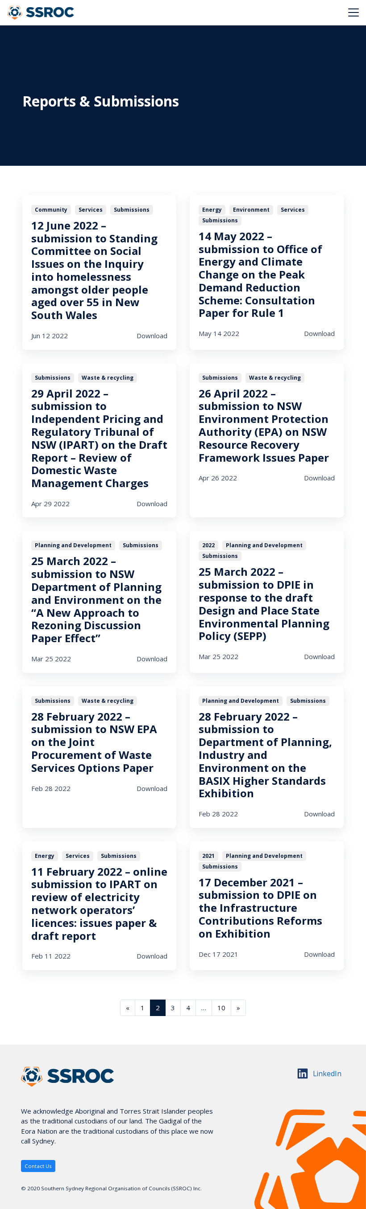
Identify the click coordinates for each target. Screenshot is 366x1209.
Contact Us (38, 1166)
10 (221, 1007)
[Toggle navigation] (353, 12)
